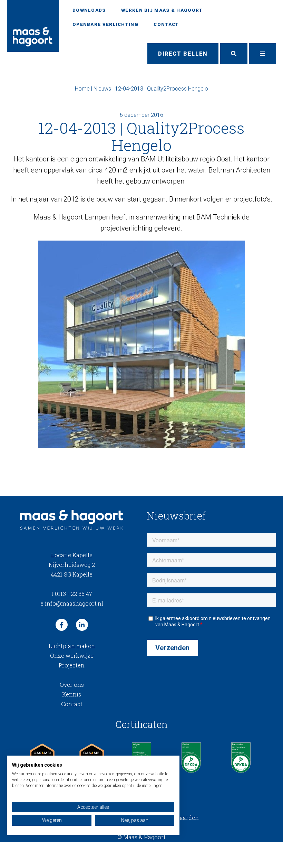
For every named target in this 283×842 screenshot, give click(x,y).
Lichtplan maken (72, 645)
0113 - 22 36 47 (71, 593)
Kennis (71, 694)
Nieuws (102, 88)
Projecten (72, 665)
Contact (166, 24)
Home (82, 88)
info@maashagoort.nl (71, 603)
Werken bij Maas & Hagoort (162, 10)
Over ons (72, 684)
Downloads (89, 10)
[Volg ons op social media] (62, 625)
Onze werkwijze (72, 655)
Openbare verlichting (105, 24)
